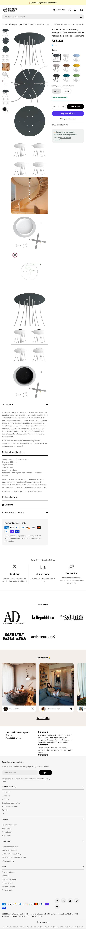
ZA (82, 927)
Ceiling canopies (15, 24)
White (56, 91)
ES (28, 927)
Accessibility (44, 922)
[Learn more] (56, 45)
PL (58, 927)
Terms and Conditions (31, 779)
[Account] (69, 9)
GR (35, 927)
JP (51, 927)
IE (45, 927)
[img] (56, 732)
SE (69, 927)
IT (48, 927)
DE (21, 927)
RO (62, 927)
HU (42, 927)
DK (24, 927)
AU (3, 927)
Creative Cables (12, 914)
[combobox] (43, 16)
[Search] (81, 17)
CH (14, 927)
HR (38, 927)
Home (4, 24)
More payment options (67, 119)
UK (75, 927)
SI (72, 927)
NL (55, 927)
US (79, 927)
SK (66, 927)
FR (31, 927)
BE (10, 927)
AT (7, 927)
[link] (14, 617)
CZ (17, 927)
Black (66, 91)
